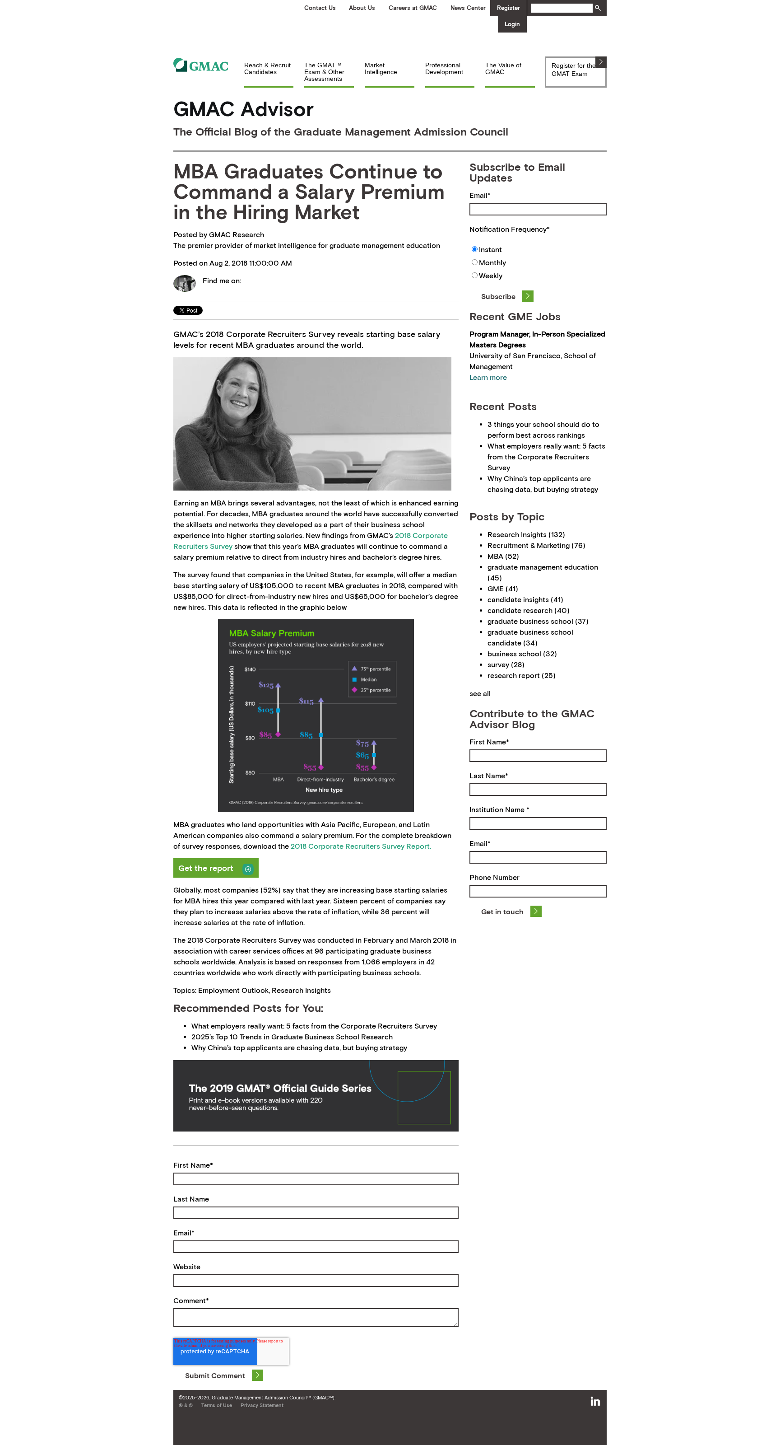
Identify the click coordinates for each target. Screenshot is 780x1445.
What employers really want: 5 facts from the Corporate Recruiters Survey (314, 1026)
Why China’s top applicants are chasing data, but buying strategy (299, 1047)
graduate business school (538, 621)
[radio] (538, 250)
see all (480, 693)
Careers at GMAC (413, 8)
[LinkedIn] (595, 1402)
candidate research (529, 610)
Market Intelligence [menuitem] (381, 68)
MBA (503, 556)
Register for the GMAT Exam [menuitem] (574, 69)
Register (508, 8)
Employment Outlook (233, 990)
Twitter (248, 280)
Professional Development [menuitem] (444, 68)
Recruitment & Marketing (536, 545)
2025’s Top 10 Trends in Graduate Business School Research (292, 1037)
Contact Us (320, 8)
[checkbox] (538, 263)
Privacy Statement (262, 1405)
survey (506, 664)
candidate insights (525, 599)
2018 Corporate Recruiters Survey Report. (361, 846)
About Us (362, 8)
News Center (468, 8)
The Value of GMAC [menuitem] (503, 68)
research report (522, 675)
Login (512, 24)
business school (522, 654)
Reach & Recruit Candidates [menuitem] (267, 68)
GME (503, 589)
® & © (186, 1405)
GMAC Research (236, 234)
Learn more (488, 377)
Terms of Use (216, 1405)
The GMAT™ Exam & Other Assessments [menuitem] (324, 72)
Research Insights (301, 990)
